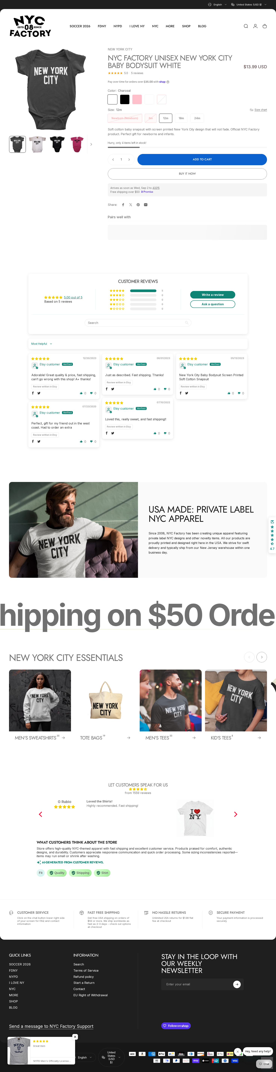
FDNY (13, 970)
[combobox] (217, 4)
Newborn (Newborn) (125, 118)
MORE (13, 995)
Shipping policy (17, 1063)
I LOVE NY (16, 983)
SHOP (13, 1001)
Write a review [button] (213, 295)
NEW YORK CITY (120, 49)
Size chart (261, 109)
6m (151, 118)
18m (181, 118)
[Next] (85, 97)
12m (165, 118)
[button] (117, 290)
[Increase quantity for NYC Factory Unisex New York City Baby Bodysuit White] (130, 159)
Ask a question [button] (213, 304)
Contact (79, 989)
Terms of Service (86, 970)
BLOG (13, 1007)
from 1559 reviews (138, 793)
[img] (40, 359)
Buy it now (187, 174)
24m (197, 118)
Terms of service (51, 1058)
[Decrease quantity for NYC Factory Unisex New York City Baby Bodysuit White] (112, 159)
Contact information (38, 1063)
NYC (12, 989)
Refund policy (83, 977)
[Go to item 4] (77, 144)
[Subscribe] (237, 984)
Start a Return (83, 983)
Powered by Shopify (52, 1052)
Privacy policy (33, 1058)
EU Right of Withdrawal (90, 995)
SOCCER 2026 (20, 964)
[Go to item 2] (37, 144)
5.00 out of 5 (73, 297)
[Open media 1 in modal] (52, 90)
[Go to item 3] (57, 144)
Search (78, 964)
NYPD (13, 977)
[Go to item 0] (17, 144)
